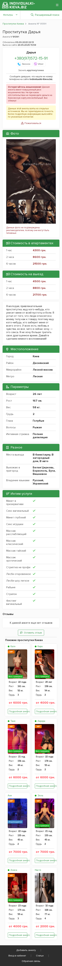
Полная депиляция (40, 435)
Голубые (38, 420)
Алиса (13, 870)
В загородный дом (43, 458)
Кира (40, 646)
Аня (10, 795)
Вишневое (40, 474)
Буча (52, 470)
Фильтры (8, 14)
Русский (38, 480)
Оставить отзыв (33, 632)
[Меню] (57, 5)
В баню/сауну (41, 454)
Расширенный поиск (47, 15)
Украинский (40, 483)
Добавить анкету (26, 950)
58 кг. (36, 407)
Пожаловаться (32, 123)
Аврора (41, 721)
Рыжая (37, 427)
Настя (38, 870)
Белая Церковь (43, 467)
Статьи (40, 955)
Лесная (38, 376)
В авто (44, 461)
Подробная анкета (18, 711)
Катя (12, 646)
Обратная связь (31, 961)
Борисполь (40, 470)
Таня (12, 721)
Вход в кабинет (17, 955)
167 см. (37, 400)
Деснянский (41, 363)
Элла (40, 795)
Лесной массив (43, 369)
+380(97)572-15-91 (31, 58)
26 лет (37, 394)
